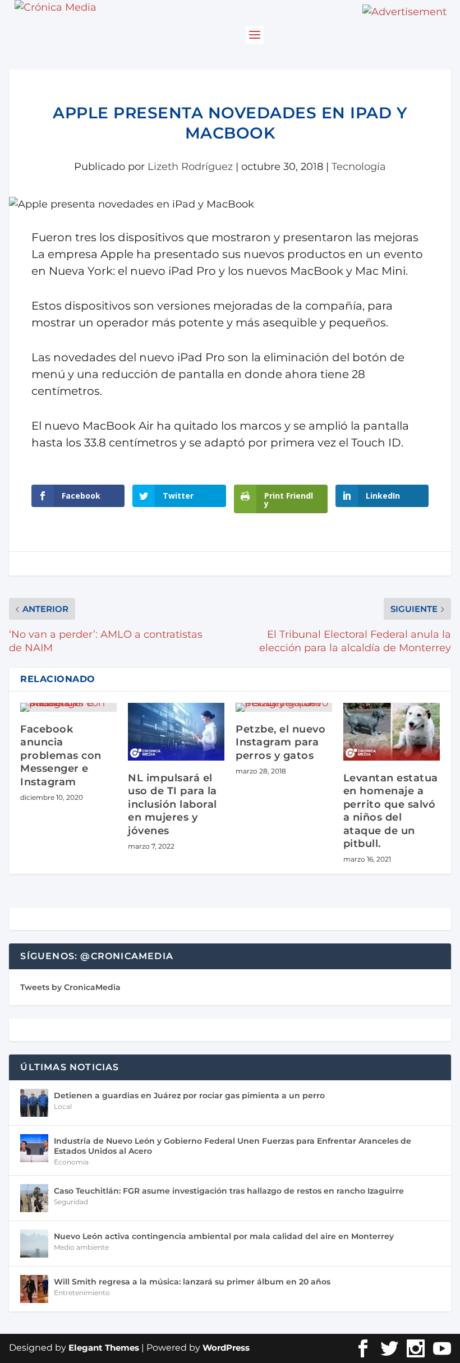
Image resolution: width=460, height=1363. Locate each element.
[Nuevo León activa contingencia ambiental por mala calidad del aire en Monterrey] (34, 1244)
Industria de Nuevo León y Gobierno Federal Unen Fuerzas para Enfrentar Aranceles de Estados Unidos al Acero (232, 1146)
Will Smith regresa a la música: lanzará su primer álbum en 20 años (192, 1282)
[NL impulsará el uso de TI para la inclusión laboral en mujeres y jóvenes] (176, 732)
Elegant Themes (103, 1347)
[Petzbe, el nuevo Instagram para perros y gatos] (284, 707)
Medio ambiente (81, 1247)
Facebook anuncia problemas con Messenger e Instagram (61, 755)
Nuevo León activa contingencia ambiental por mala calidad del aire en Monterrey (224, 1236)
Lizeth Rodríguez (190, 166)
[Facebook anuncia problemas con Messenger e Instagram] (68, 707)
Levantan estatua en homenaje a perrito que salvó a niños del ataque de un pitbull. (390, 811)
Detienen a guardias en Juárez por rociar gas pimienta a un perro (189, 1095)
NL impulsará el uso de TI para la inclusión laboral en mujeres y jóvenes (172, 804)
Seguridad (71, 1202)
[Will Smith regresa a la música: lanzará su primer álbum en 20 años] (34, 1289)
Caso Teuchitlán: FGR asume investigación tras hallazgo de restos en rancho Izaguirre (229, 1191)
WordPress (226, 1347)
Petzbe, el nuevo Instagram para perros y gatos (280, 742)
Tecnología (359, 166)
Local (63, 1106)
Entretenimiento (82, 1292)
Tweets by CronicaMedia (70, 987)
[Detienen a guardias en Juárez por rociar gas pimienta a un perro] (34, 1103)
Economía (71, 1162)
